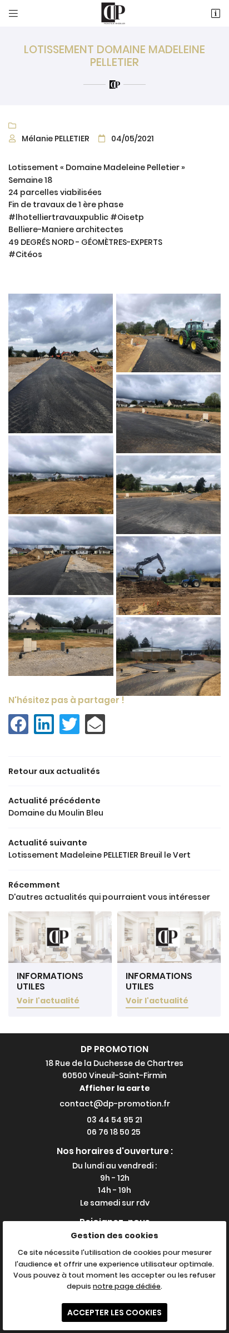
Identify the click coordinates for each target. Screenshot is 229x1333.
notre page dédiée (127, 1286)
